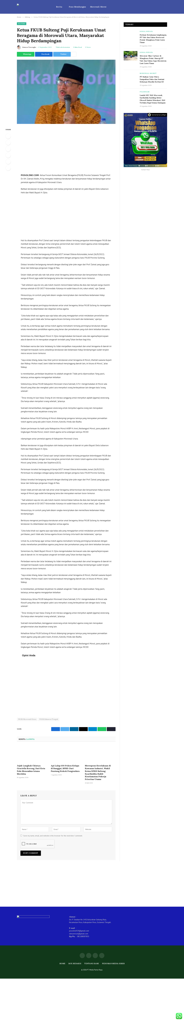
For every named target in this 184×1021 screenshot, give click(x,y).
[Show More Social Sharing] (73, 54)
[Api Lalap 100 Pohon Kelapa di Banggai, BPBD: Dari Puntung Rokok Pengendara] (66, 753)
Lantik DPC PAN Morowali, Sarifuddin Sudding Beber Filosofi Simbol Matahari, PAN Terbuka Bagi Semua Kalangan (152, 99)
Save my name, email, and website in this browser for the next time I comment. (52, 836)
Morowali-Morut (98, 7)
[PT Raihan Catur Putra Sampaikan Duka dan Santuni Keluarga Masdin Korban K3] (130, 76)
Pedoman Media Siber (113, 964)
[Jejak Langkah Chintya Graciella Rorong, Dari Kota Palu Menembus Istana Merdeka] (32, 753)
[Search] (166, 7)
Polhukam (145, 92)
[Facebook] (8, 142)
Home (62, 964)
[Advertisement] (66, 149)
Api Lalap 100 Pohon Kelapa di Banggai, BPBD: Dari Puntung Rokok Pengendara (65, 768)
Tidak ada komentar (63, 47)
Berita (59, 7)
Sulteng (21, 24)
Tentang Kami (91, 964)
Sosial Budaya (146, 31)
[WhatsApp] (8, 136)
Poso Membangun (77, 7)
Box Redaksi (74, 964)
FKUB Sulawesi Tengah (48, 719)
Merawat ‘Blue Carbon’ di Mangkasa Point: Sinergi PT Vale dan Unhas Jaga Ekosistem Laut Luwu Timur (153, 59)
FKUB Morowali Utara (27, 719)
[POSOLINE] (33, 6)
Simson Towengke (29, 47)
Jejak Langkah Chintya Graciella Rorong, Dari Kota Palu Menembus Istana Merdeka (31, 769)
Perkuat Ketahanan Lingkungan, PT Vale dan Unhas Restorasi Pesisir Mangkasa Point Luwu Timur (153, 39)
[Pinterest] (8, 161)
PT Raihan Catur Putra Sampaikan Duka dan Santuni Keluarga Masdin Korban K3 (152, 79)
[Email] (8, 167)
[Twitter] (8, 148)
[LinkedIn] (8, 155)
